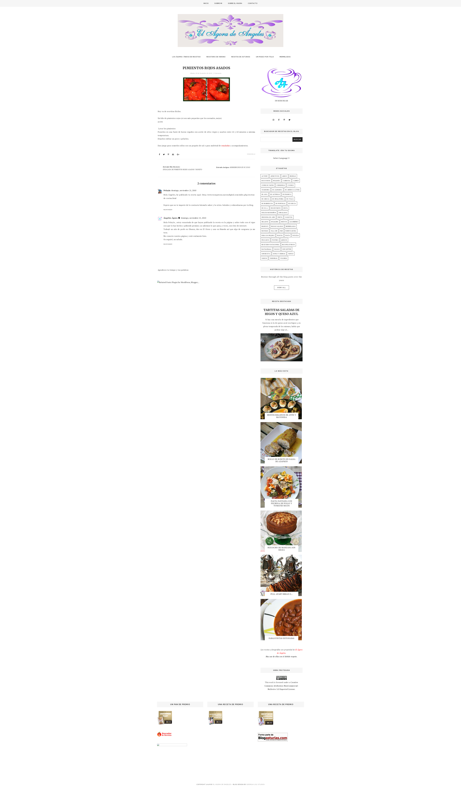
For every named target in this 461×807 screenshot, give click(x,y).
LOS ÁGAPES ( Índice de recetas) (186, 57)
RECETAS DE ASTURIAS (240, 57)
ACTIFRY (265, 176)
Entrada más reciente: (182, 168)
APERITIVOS (274, 176)
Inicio (206, 3)
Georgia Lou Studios (256, 784)
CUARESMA (266, 190)
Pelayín (167, 190)
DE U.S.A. (265, 208)
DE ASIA (264, 194)
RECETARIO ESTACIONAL (270, 244)
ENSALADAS (283, 212)
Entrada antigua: (233, 167)
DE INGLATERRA (278, 199)
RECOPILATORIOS (288, 244)
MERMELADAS (285, 57)
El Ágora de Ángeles (222, 784)
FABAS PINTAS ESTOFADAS (281, 638)
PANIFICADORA (290, 231)
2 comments (217, 73)
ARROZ (284, 176)
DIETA (285, 208)
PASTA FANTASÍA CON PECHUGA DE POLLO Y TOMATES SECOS (281, 503)
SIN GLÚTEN (286, 249)
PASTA (287, 235)
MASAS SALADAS (277, 226)
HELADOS (265, 222)
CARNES (296, 181)
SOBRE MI (218, 3)
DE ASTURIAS (275, 194)
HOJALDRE (274, 222)
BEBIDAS (293, 176)
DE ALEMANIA (277, 190)
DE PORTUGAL (280, 203)
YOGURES (283, 258)
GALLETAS (288, 217)
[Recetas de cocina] (164, 736)
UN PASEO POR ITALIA (265, 57)
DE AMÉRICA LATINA (292, 190)
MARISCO (265, 226)
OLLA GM (274, 231)
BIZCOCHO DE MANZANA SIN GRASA (281, 548)
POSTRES (275, 240)
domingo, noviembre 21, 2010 (183, 190)
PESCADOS (265, 240)
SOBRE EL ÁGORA (235, 3)
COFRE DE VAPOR (268, 185)
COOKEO (291, 185)
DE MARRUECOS (267, 203)
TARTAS (290, 254)
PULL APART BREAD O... (281, 594)
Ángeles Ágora (170, 218)
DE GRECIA (266, 199)
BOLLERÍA (276, 181)
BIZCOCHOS (266, 181)
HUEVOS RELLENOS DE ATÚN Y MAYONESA (281, 416)
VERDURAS (251, 154)
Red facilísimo (266, 249)
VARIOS (264, 258)
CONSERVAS (280, 185)
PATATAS (296, 235)
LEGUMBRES (294, 222)
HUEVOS (284, 222)
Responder (168, 209)
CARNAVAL (286, 181)
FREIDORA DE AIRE (268, 217)
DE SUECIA (292, 203)
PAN (281, 231)
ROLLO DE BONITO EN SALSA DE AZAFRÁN (281, 460)
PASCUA (280, 235)
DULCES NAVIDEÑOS (269, 212)
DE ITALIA (290, 199)
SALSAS (277, 249)
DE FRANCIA (287, 194)
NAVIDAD (265, 231)
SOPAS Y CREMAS (279, 254)
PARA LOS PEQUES (268, 235)
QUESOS (284, 240)
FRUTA (280, 217)
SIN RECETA (266, 254)
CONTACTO (253, 3)
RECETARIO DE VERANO (216, 57)
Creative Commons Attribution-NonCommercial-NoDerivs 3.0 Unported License (281, 685)
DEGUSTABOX (276, 208)
